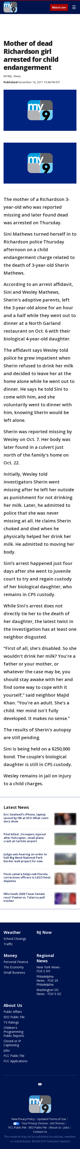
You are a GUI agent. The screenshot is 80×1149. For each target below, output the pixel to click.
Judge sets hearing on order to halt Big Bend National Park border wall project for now (25, 857)
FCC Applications (16, 1061)
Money (10, 955)
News (17, 76)
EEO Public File (14, 1017)
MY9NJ (8, 76)
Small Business (14, 972)
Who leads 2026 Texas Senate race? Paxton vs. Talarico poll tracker (24, 897)
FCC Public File (14, 1056)
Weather (12, 932)
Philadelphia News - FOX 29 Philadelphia (47, 980)
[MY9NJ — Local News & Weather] (10, 7)
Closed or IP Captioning (12, 1043)
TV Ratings (11, 1022)
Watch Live (59, 7)
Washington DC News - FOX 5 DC (49, 992)
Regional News (45, 958)
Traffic (8, 944)
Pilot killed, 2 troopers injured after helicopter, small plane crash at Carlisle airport (25, 837)
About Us (13, 1005)
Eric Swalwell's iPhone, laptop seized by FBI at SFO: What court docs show (26, 817)
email (40, 1084)
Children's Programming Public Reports (14, 1032)
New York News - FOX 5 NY (49, 969)
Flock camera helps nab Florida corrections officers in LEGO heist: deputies (27, 877)
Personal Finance (16, 962)
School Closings (15, 939)
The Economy (14, 967)
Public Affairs (13, 1011)
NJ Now (44, 932)
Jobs (7, 1050)
